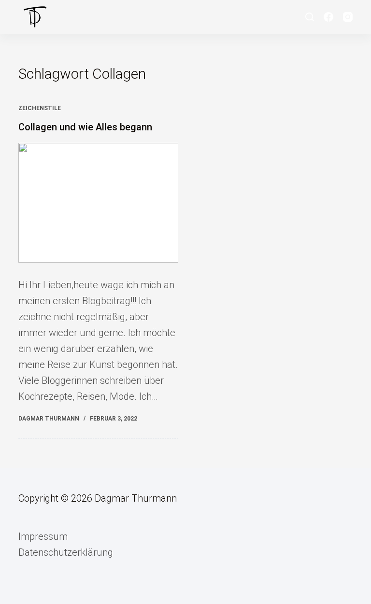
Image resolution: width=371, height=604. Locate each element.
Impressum (43, 536)
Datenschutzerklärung (65, 552)
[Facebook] (328, 17)
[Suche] (309, 17)
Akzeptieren (274, 592)
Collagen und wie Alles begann (85, 127)
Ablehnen (329, 592)
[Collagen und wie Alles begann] (98, 203)
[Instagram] (348, 17)
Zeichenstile (39, 108)
